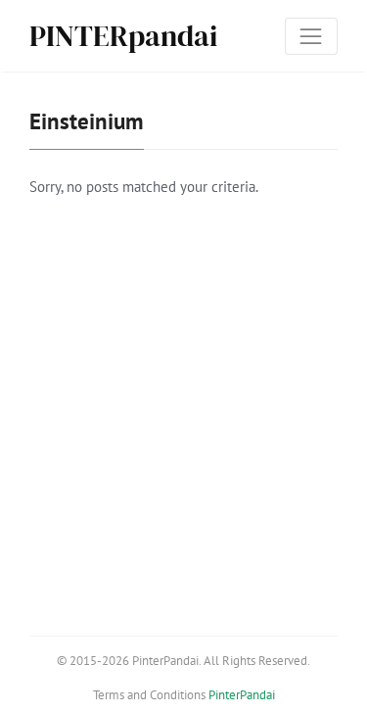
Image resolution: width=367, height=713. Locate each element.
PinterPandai (241, 695)
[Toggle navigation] (311, 36)
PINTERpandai (123, 36)
